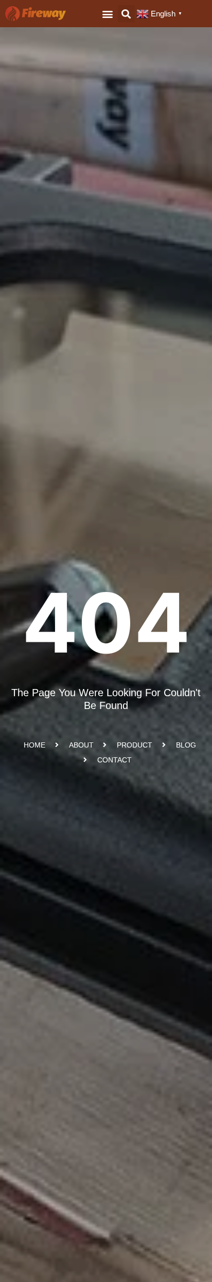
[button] (107, 13)
